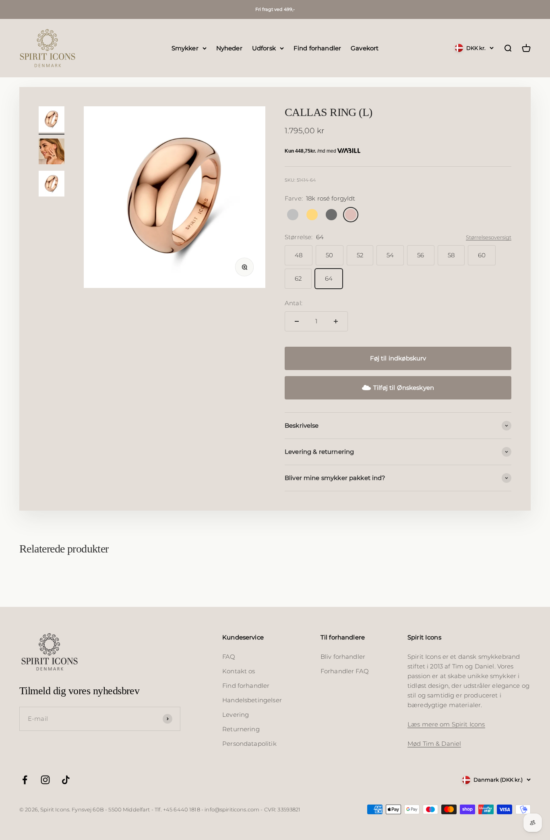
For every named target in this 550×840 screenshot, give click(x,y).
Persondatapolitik (249, 743)
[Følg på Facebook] (24, 779)
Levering (235, 714)
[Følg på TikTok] (65, 779)
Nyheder (229, 48)
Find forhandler (317, 48)
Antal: (293, 303)
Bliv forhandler (342, 656)
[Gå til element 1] (51, 120)
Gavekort (364, 48)
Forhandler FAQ (344, 671)
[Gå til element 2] (51, 153)
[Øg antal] (335, 321)
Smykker (185, 48)
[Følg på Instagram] (45, 779)
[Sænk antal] (296, 321)
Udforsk (264, 48)
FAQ (228, 656)
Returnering (241, 729)
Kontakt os (238, 671)
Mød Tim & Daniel (434, 743)
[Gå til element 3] (51, 185)
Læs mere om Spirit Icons (446, 724)
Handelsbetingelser (252, 700)
